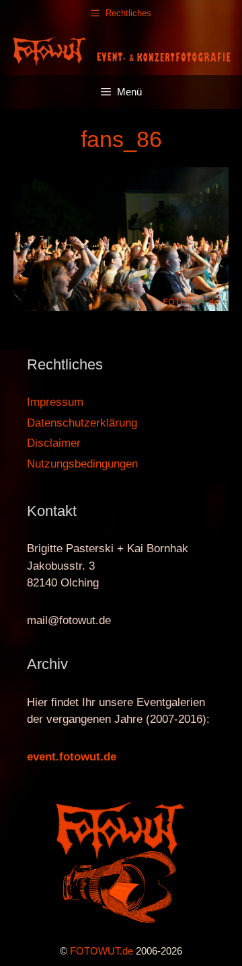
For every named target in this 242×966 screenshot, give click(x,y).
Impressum (55, 402)
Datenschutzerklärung (82, 422)
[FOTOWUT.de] (121, 50)
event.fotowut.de (71, 756)
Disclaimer (54, 443)
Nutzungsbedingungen (82, 463)
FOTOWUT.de (101, 951)
